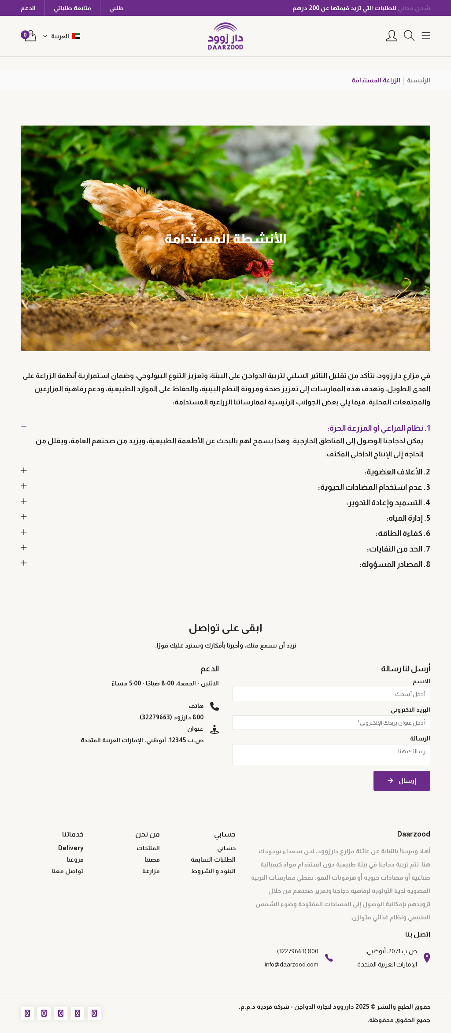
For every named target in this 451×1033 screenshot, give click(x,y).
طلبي (116, 7)
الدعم (28, 7)
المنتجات (148, 848)
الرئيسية (418, 80)
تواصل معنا (68, 870)
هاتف (196, 705)
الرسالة (420, 738)
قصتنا (152, 859)
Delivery (71, 848)
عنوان (195, 728)
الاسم (421, 681)
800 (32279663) (297, 951)
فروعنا (75, 859)
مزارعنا (151, 870)
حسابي (226, 848)
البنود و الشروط (213, 870)
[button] (61, 36)
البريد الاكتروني (410, 709)
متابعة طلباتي (72, 7)
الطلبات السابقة (213, 859)
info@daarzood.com (291, 964)
